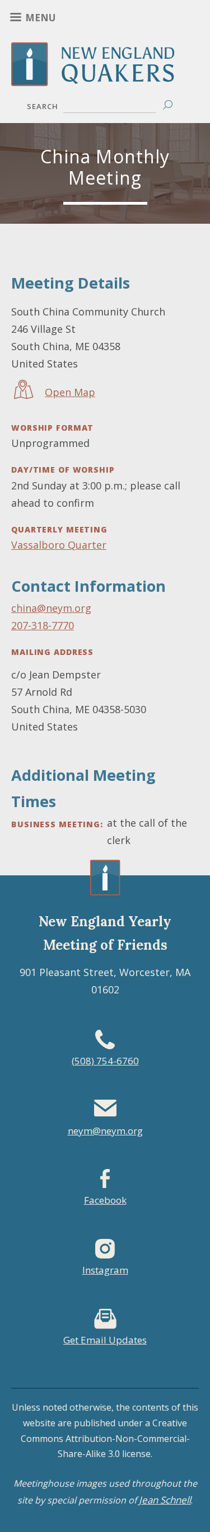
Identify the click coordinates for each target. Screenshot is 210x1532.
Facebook (105, 1200)
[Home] (105, 77)
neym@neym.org (105, 1130)
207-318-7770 (42, 625)
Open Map (70, 392)
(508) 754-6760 (105, 1060)
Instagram (105, 1270)
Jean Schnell (165, 1499)
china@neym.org (51, 608)
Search (42, 106)
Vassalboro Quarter (58, 544)
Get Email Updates (105, 1339)
